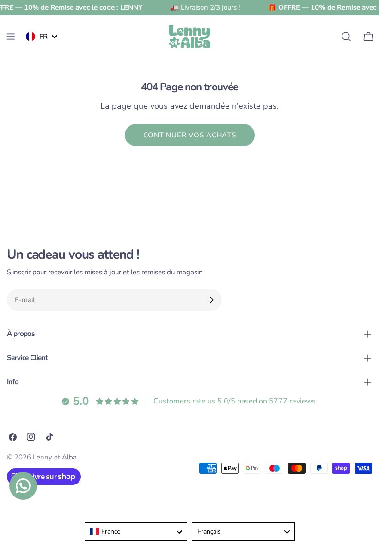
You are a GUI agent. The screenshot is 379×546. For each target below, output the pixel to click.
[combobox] (136, 531)
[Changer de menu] (10, 36)
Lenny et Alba (55, 457)
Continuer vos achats (189, 135)
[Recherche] (346, 36)
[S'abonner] (211, 300)
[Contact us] (23, 486)
